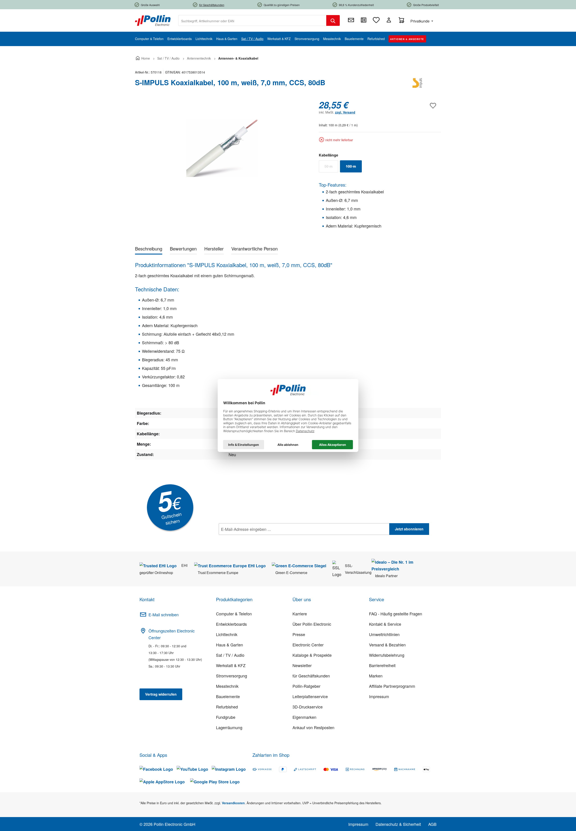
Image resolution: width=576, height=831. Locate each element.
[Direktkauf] (363, 20)
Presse (298, 634)
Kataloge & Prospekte (312, 655)
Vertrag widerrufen (161, 694)
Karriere (299, 614)
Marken (375, 676)
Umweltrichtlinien (384, 634)
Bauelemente (228, 696)
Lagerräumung (229, 727)
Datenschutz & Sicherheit (398, 824)
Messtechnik (227, 686)
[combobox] (252, 20)
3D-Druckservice (307, 707)
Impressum (379, 696)
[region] (222, 148)
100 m (354, 167)
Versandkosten (233, 803)
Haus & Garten (229, 645)
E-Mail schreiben (163, 614)
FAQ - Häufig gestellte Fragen (395, 614)
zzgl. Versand (345, 112)
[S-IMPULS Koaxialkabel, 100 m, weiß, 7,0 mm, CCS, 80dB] (222, 148)
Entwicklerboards (231, 624)
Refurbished (227, 707)
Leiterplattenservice (310, 696)
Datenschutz (248, 539)
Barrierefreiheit (382, 665)
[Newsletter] (351, 20)
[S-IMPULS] (418, 84)
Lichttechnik (226, 634)
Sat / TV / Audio (230, 655)
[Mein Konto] (388, 20)
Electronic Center (308, 645)
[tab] (148, 249)
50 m (331, 167)
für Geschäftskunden (311, 676)
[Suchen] (333, 20)
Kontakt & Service (385, 624)
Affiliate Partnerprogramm (392, 686)
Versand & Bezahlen (387, 645)
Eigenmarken (304, 717)
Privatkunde (420, 21)
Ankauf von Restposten (313, 727)
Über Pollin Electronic (311, 624)
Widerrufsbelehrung (386, 655)
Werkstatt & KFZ (230, 665)
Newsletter (302, 665)
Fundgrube (225, 717)
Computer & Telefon (234, 614)
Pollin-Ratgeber (306, 686)
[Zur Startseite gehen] (153, 20)
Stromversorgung (231, 676)
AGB (432, 824)
